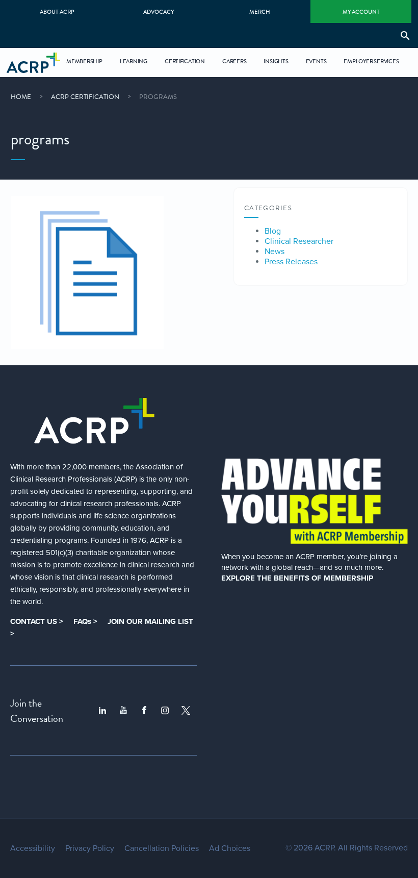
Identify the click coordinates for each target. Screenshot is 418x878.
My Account (361, 12)
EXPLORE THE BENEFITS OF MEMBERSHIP (297, 578)
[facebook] (144, 710)
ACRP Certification (85, 97)
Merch (259, 12)
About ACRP (57, 12)
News (274, 251)
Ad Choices (229, 848)
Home (21, 97)
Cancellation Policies (161, 848)
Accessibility (32, 848)
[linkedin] (102, 710)
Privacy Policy (89, 848)
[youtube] (123, 710)
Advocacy (158, 12)
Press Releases (291, 262)
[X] (185, 710)
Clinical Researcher (299, 241)
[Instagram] (165, 710)
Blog (273, 231)
